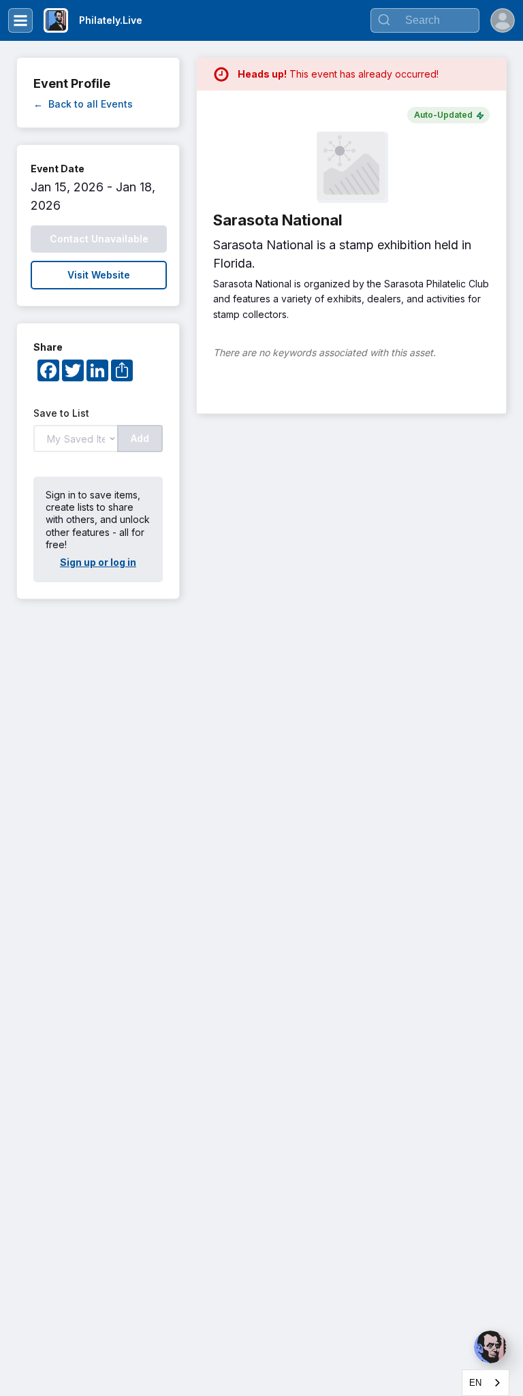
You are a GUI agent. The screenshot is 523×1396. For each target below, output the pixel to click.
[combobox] (485, 1382)
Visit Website (98, 275)
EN (475, 1383)
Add (140, 438)
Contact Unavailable (99, 238)
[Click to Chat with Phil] (490, 1347)
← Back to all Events (83, 104)
